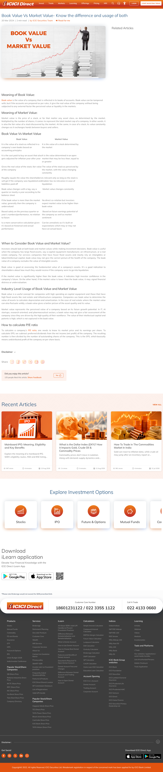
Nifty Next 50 (114, 643)
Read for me (64, 20)
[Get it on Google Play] (152, 756)
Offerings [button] (85, 3)
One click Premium (39, 633)
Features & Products (40, 679)
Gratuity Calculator (90, 649)
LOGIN (134, 3)
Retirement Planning (40, 629)
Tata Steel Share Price (15, 698)
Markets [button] (61, 3)
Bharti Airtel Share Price (41, 717)
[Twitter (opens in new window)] (15, 756)
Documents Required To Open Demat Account (67, 662)
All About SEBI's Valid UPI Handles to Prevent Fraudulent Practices (67, 628)
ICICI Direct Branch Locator (42, 682)
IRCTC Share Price (14, 684)
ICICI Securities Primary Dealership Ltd (117, 705)
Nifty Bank (113, 651)
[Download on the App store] (134, 756)
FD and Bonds (12, 636)
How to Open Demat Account (66, 681)
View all (157, 405)
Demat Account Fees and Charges (67, 667)
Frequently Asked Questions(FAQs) (39, 674)
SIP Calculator (88, 660)
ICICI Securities (114, 674)
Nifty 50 (112, 654)
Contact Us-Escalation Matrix (41, 655)
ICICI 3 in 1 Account (90, 681)
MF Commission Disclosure (42, 686)
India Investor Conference (16, 661)
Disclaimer (7, 351)
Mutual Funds (12, 629)
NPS (8, 647)
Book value (7, 100)
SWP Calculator (89, 656)
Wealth (35, 640)
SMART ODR (37, 664)
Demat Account (89, 684)
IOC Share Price (13, 691)
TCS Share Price (38, 709)
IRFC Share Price (13, 687)
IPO (8, 654)
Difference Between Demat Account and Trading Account (68, 674)
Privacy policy (37, 660)
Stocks (9, 626)
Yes (57, 375)
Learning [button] (73, 3)
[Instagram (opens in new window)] (9, 756)
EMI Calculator (88, 646)
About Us (36, 651)
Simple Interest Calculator (93, 626)
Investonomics (139, 640)
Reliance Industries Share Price (16, 679)
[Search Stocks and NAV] (113, 3)
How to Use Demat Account (68, 645)
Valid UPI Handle (38, 693)
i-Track (137, 650)
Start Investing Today (151, 3)
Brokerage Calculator (91, 653)
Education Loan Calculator (93, 671)
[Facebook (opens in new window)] (4, 756)
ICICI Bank (113, 667)
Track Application (141, 667)
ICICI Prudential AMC (117, 689)
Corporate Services (39, 647)
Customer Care (38, 636)
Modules (137, 636)
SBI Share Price (13, 674)
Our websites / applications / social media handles (145, 655)
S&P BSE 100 (114, 633)
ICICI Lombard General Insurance (117, 679)
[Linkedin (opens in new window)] (21, 756)
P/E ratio (32, 330)
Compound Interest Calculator (90, 630)
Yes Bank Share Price (15, 694)
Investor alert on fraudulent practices (42, 668)
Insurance (11, 640)
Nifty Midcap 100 (115, 640)
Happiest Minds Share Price (42, 706)
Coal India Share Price (40, 720)
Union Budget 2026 (14, 658)
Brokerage (36, 626)
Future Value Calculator (92, 639)
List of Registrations (39, 689)
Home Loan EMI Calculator (93, 667)
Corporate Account (90, 692)
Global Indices (114, 626)
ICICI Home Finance (116, 700)
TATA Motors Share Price (41, 727)
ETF (8, 643)
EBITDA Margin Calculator (93, 635)
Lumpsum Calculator (91, 642)
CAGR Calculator (90, 664)
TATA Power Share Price (41, 713)
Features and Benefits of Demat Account (67, 656)
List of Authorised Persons (144, 659)
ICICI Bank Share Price (40, 724)
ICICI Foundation (115, 671)
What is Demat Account (67, 642)
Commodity (11, 633)
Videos (136, 633)
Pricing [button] (96, 3)
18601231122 (69, 607)
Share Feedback (34, 377)
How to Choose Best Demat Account (68, 650)
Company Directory (14, 701)
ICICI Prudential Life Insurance (116, 685)
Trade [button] (51, 3)
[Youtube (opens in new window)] (27, 756)
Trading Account (89, 688)
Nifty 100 (112, 647)
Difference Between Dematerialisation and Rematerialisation (66, 636)
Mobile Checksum (141, 663)
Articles (137, 626)
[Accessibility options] (124, 3)
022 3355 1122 (100, 607)
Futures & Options (14, 651)
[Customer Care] (119, 3)
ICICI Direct (113, 697)
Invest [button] (41, 3)
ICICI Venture (114, 693)
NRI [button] (105, 3)
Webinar (137, 629)
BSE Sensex (113, 636)
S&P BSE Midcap (115, 629)
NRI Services (37, 643)
